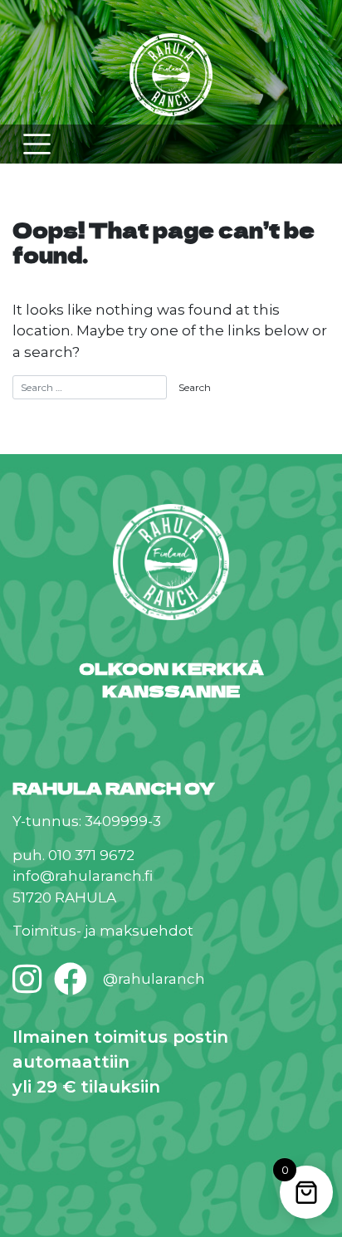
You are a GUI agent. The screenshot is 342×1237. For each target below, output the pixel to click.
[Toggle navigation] (36, 144)
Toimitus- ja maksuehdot (102, 930)
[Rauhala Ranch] (171, 77)
